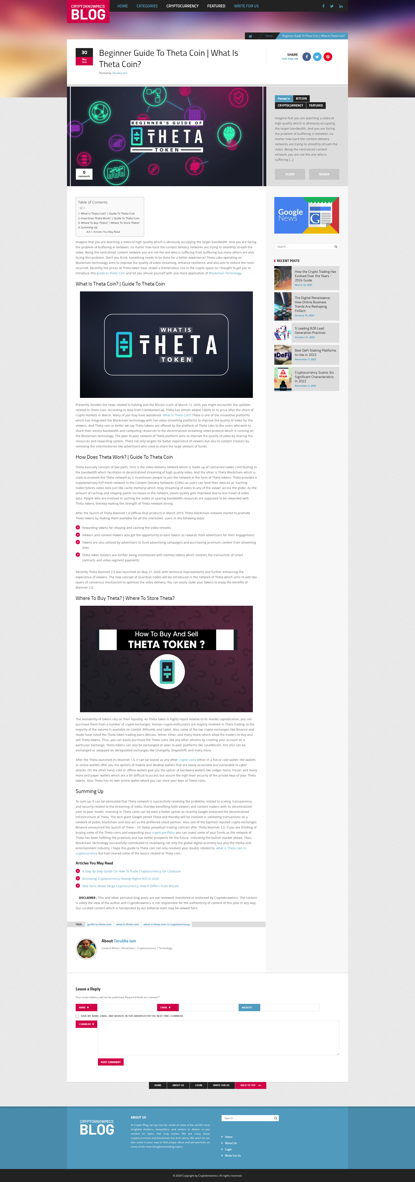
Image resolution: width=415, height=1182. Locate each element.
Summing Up (89, 227)
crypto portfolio (163, 832)
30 (84, 52)
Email (164, 1007)
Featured (216, 6)
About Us (178, 1085)
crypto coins (187, 760)
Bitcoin (301, 98)
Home (122, 6)
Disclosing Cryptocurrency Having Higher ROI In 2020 (120, 879)
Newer (324, 174)
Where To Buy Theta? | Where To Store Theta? (110, 223)
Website (247, 1007)
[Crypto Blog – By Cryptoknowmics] (88, 19)
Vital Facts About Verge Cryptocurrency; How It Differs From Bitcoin (130, 886)
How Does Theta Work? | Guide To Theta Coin (110, 218)
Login (198, 1085)
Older (290, 174)
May (84, 59)
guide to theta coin (99, 924)
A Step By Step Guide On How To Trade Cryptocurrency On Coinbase (131, 871)
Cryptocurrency (182, 6)
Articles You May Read (106, 231)
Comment (85, 1024)
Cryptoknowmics (208, 1175)
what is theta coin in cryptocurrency (167, 924)
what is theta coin (127, 924)
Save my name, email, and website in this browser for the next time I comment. (132, 1016)
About (119, 941)
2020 (84, 62)
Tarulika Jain (119, 73)
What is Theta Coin (176, 415)
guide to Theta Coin (111, 273)
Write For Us (246, 6)
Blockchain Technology (225, 273)
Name (82, 1007)
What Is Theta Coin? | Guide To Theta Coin (108, 213)
